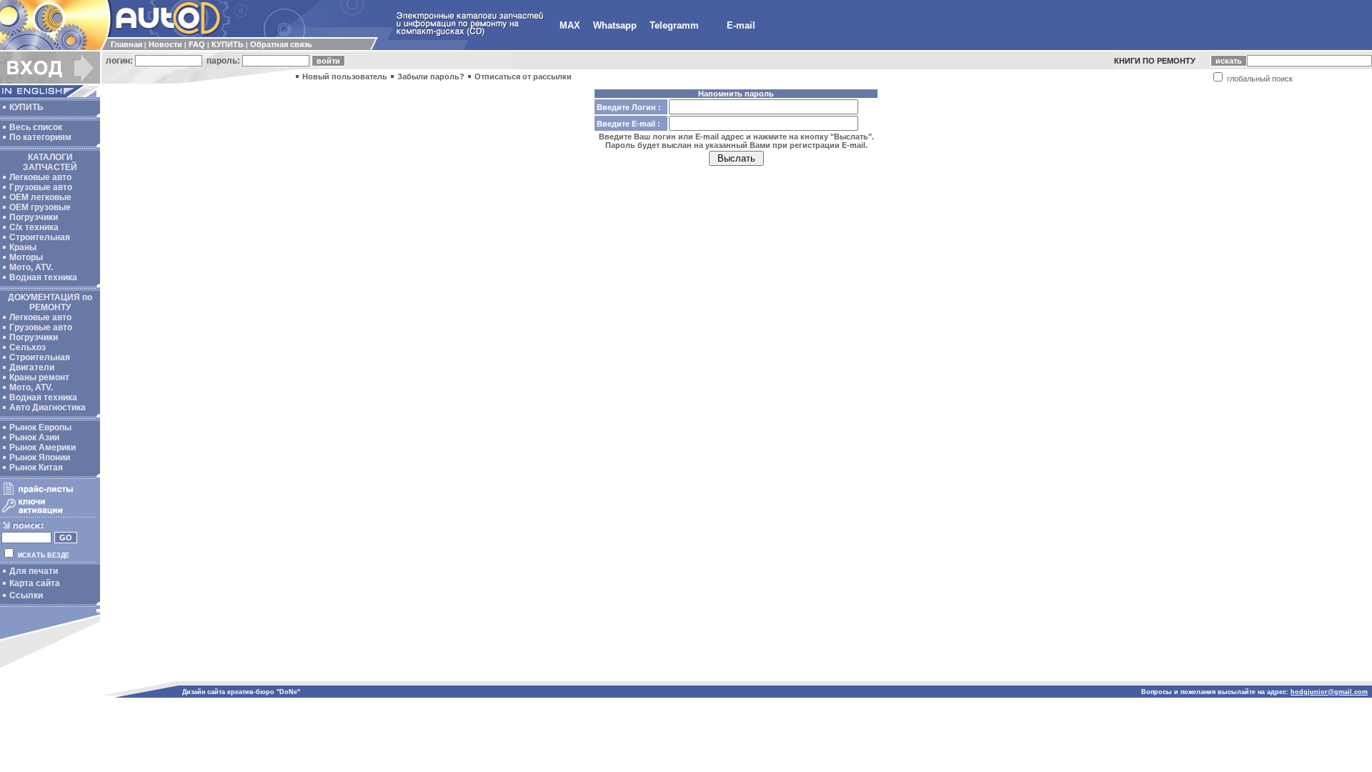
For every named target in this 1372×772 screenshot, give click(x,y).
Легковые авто (40, 177)
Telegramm (674, 25)
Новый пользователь (344, 76)
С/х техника (34, 227)
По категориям (40, 137)
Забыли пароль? (430, 76)
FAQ (197, 44)
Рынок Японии (39, 457)
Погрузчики (33, 217)
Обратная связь (281, 44)
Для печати (33, 571)
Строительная (39, 237)
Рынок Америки (42, 447)
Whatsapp (615, 25)
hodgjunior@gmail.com (1329, 692)
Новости (165, 44)
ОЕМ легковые (40, 197)
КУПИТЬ (228, 44)
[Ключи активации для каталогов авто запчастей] (48, 513)
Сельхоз (27, 347)
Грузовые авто (40, 187)
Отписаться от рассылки (523, 76)
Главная (126, 44)
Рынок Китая (36, 467)
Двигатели (31, 367)
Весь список (35, 127)
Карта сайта (34, 583)
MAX (570, 25)
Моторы (26, 257)
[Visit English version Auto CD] (50, 94)
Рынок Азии (34, 437)
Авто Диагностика (47, 407)
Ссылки (26, 595)
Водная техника (43, 277)
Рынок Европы (40, 427)
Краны (22, 247)
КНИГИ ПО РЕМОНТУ (1154, 60)
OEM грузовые (40, 207)
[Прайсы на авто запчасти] (48, 494)
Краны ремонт (39, 377)
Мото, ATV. (31, 267)
